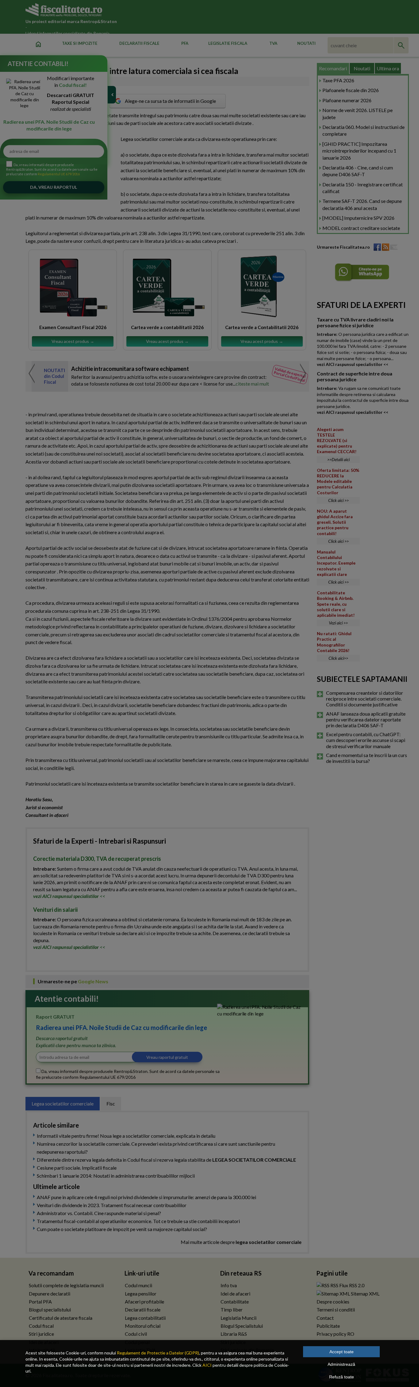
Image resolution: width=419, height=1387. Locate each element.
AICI (207, 1365)
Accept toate (341, 1351)
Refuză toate (341, 1376)
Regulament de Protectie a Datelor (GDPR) (158, 1352)
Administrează (341, 1364)
